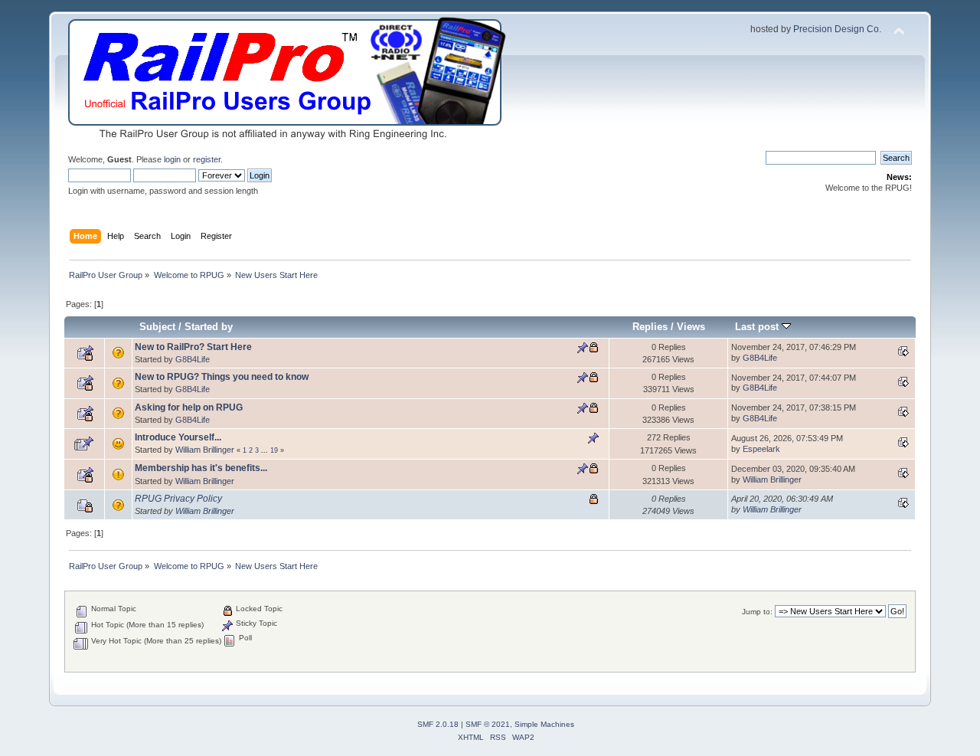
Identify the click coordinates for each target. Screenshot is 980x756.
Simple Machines (544, 724)
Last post (758, 326)
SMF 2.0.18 (438, 724)
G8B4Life (192, 359)
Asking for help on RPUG (189, 407)
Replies (650, 326)
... (265, 450)
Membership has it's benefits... (201, 468)
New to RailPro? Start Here (193, 347)
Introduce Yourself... (178, 437)
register (206, 159)
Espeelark (761, 448)
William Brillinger (204, 449)
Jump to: (757, 611)
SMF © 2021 (488, 724)
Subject (157, 326)
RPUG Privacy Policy (178, 498)
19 (274, 450)
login (172, 159)
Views (691, 326)
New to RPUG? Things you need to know (222, 376)
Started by (209, 326)
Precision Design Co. (837, 29)
